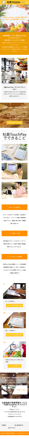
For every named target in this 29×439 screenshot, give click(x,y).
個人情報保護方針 (19, 425)
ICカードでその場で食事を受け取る (14, 305)
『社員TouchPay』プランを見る (14, 122)
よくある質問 (14, 366)
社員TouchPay (11, 427)
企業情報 (4, 425)
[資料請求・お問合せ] (14, 386)
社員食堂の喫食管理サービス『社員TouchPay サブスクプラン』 (14, 404)
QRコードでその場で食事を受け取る (14, 334)
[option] (14, 18)
